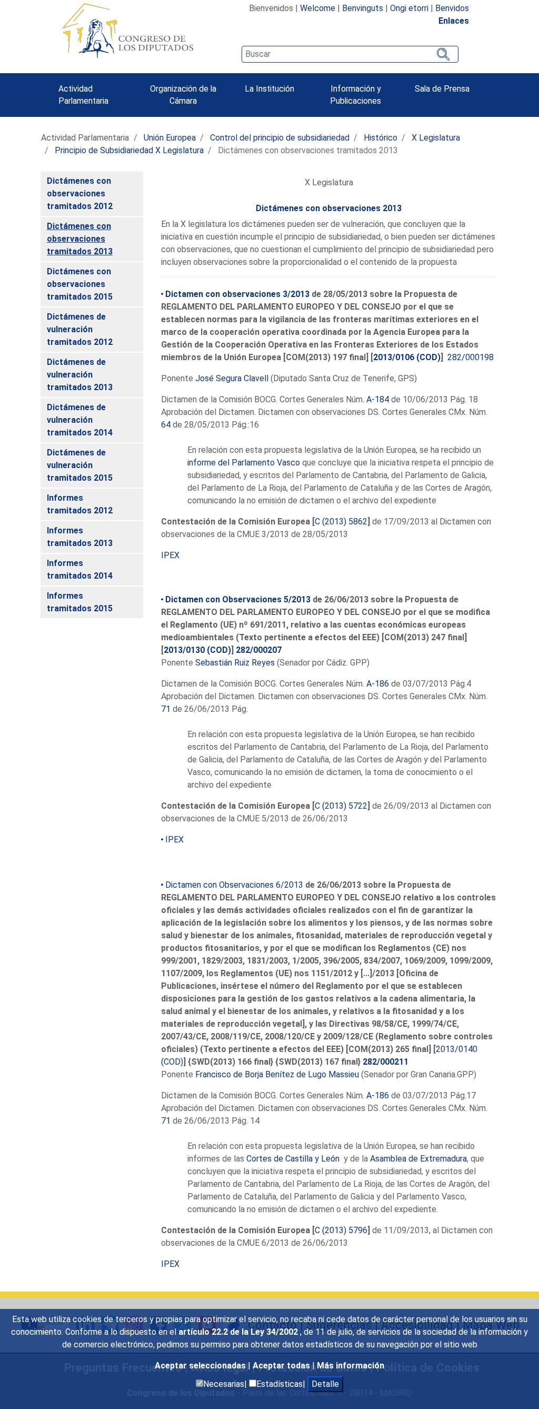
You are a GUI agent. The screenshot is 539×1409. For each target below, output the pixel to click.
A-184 (377, 399)
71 (166, 709)
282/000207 (259, 650)
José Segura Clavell (231, 378)
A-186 (377, 684)
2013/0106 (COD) (407, 357)
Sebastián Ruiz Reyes (235, 663)
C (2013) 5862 (341, 522)
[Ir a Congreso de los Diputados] (127, 30)
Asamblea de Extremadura (418, 1159)
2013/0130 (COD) (197, 650)
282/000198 (470, 357)
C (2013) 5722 (341, 806)
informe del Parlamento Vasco (243, 463)
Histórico (380, 138)
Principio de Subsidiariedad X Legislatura (129, 150)
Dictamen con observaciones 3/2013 (237, 294)
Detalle (325, 1384)
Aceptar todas (282, 1366)
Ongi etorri (409, 8)
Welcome (317, 8)
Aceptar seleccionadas (201, 1366)
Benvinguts (362, 8)
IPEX (170, 555)
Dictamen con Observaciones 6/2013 (234, 885)
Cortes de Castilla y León (293, 1159)
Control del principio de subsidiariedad (280, 138)
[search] (350, 54)
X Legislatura (436, 138)
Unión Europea (170, 138)
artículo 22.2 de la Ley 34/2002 (239, 1332)
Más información (350, 1366)
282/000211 (385, 1062)
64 (166, 425)
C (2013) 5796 (341, 1230)
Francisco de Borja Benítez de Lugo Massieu (277, 1074)
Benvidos (452, 8)
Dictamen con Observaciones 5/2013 (238, 599)
